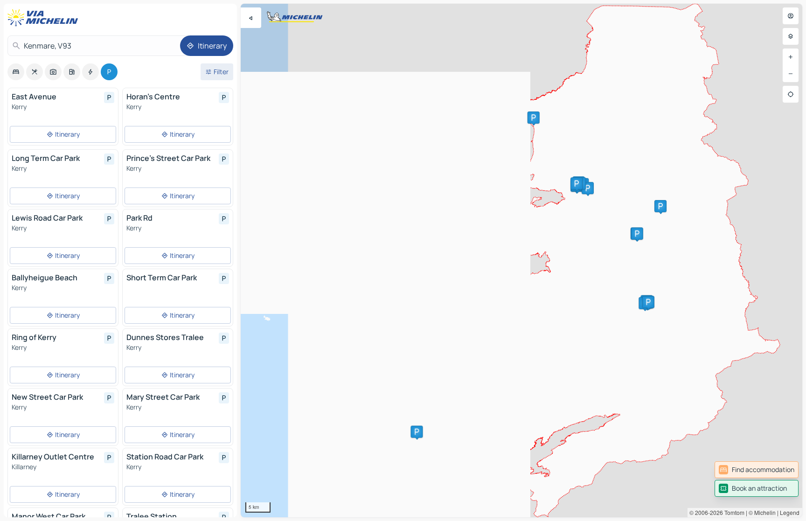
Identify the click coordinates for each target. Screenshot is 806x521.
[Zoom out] (791, 73)
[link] (757, 469)
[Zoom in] (791, 57)
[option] (15, 71)
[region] (521, 260)
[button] (534, 117)
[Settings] (791, 36)
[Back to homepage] (44, 17)
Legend (789, 512)
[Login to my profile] (791, 15)
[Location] (791, 94)
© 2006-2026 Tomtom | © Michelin (732, 512)
